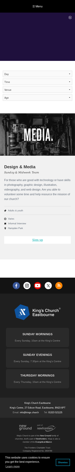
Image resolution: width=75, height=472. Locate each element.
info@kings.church (29, 412)
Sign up (37, 240)
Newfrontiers (41, 439)
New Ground (25, 427)
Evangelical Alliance (43, 442)
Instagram (27, 285)
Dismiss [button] (63, 462)
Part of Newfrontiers (46, 427)
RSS (58, 285)
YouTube (37, 285)
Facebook (16, 285)
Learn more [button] (13, 466)
